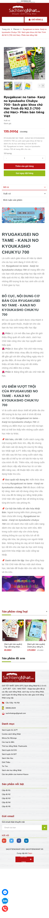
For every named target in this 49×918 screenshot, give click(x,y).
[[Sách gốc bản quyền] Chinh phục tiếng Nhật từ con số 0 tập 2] (36, 630)
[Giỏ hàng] (29, 19)
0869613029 (11, 708)
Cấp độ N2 (6, 794)
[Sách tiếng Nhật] (18, 677)
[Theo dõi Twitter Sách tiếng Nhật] (11, 840)
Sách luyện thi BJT (9, 754)
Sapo (30, 853)
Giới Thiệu (6, 762)
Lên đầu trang (23, 859)
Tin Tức (5, 766)
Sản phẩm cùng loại (15, 611)
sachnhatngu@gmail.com (16, 713)
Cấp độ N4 (6, 802)
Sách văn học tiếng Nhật (11, 770)
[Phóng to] (42, 76)
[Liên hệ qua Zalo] (5, 901)
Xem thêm (46, 611)
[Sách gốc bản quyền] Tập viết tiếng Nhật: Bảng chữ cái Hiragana (13, 645)
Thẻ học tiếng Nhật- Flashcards (14, 746)
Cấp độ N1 (6, 790)
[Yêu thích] (43, 49)
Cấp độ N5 (6, 806)
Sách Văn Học (7, 758)
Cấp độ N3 (6, 798)
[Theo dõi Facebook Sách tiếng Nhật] (19, 840)
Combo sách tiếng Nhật (11, 734)
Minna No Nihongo (9, 738)
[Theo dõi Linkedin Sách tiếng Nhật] (26, 840)
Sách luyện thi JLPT (10, 730)
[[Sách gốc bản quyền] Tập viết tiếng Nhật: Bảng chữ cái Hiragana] (13, 630)
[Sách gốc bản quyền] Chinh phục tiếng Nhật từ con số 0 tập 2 (36, 645)
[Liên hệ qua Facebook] (5, 892)
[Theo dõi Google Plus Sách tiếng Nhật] (4, 840)
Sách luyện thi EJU (9, 750)
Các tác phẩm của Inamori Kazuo (15, 774)
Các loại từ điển (8, 742)
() (37, 20)
